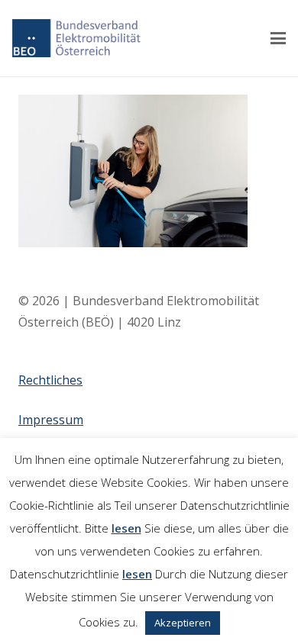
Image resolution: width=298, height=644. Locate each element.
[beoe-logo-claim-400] (76, 38)
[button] (278, 38)
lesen (126, 528)
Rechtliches (50, 380)
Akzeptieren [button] (182, 623)
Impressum (50, 419)
